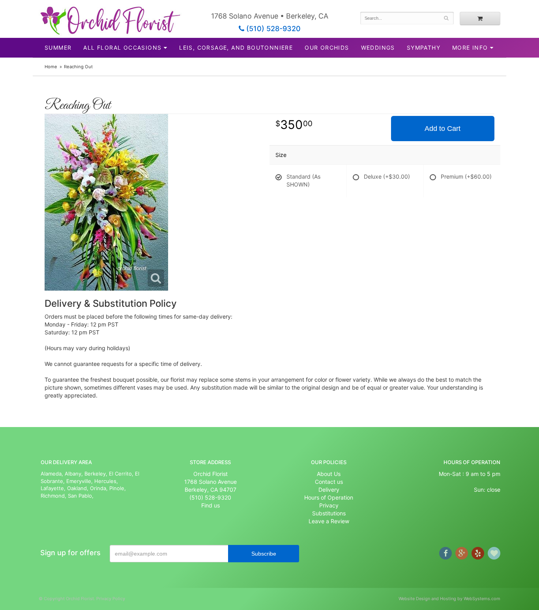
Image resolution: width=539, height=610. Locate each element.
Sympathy (423, 47)
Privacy (329, 505)
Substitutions (329, 513)
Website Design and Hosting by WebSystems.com (449, 598)
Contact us (329, 481)
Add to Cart (442, 128)
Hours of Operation (328, 497)
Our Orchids (327, 47)
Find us (210, 505)
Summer (58, 47)
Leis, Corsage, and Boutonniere (236, 47)
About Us (329, 473)
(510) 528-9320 (272, 28)
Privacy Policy (110, 598)
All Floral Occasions (122, 47)
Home (51, 66)
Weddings (378, 47)
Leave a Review (329, 521)
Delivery (328, 489)
